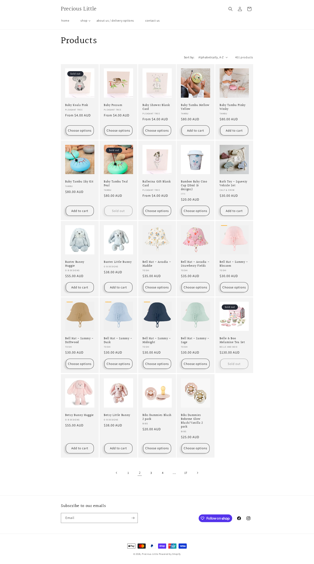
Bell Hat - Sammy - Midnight (156, 340)
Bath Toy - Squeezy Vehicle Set (233, 184)
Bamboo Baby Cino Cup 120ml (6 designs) (194, 186)
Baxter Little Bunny (118, 262)
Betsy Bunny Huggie (79, 415)
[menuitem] (65, 20)
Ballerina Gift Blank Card (156, 184)
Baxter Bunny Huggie (74, 264)
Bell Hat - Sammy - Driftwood (79, 340)
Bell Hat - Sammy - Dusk (118, 340)
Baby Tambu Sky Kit (79, 182)
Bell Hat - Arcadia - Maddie (156, 264)
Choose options (79, 130)
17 (185, 473)
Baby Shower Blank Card (156, 107)
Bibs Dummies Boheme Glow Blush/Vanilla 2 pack (192, 421)
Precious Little (150, 553)
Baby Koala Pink (76, 105)
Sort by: (189, 57)
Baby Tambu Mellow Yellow (195, 107)
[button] (230, 9)
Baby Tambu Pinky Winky (233, 107)
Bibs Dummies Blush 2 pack (157, 417)
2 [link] (140, 472)
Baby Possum (113, 105)
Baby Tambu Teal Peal (116, 184)
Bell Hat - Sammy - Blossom (234, 264)
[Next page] (197, 472)
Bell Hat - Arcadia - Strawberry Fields (195, 264)
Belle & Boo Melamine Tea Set (232, 340)
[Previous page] (116, 472)
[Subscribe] (133, 518)
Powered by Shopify (170, 553)
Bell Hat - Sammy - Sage (195, 340)
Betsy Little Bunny (117, 415)
